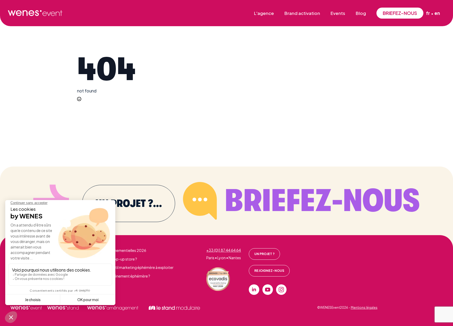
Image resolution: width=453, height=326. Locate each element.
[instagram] (281, 289)
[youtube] (267, 289)
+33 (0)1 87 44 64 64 (223, 250)
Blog (361, 13)
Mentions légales (364, 308)
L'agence (264, 13)
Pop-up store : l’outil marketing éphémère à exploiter (128, 267)
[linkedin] (254, 289)
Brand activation (302, 13)
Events (338, 13)
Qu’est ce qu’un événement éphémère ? (116, 276)
